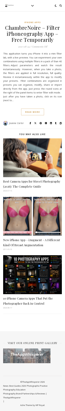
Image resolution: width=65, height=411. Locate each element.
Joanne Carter (16, 123)
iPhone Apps (32, 22)
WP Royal (39, 405)
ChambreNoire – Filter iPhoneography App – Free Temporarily (32, 33)
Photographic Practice (37, 385)
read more (32, 112)
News (6, 385)
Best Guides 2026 (17, 385)
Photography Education (14, 389)
